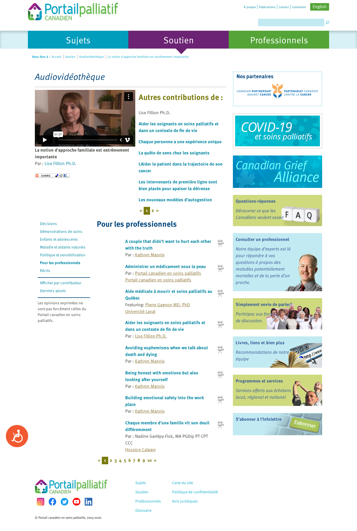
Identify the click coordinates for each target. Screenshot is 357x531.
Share (52, 175)
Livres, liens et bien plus (260, 342)
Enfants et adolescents (59, 239)
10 (149, 460)
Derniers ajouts (53, 290)
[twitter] (64, 502)
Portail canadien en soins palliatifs (168, 273)
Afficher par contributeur (60, 283)
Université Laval (140, 311)
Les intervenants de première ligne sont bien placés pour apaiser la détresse (178, 185)
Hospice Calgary (140, 449)
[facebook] (52, 501)
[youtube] (76, 502)
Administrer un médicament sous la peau (165, 266)
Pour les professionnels (60, 263)
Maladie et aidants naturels (62, 247)
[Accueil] (73, 10)
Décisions (48, 223)
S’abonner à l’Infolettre (258, 419)
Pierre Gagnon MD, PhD (167, 304)
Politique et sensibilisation (62, 255)
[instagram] (40, 501)
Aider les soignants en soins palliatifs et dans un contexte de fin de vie (179, 127)
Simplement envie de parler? (264, 304)
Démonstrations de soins (61, 231)
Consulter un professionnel (262, 239)
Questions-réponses (256, 201)
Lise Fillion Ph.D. (60, 163)
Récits (45, 270)
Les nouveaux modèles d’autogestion (175, 199)
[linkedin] (88, 502)
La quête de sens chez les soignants (174, 152)
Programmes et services (259, 380)
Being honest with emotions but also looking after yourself (161, 376)
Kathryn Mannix (150, 254)
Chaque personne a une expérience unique (180, 141)
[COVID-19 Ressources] (277, 131)
